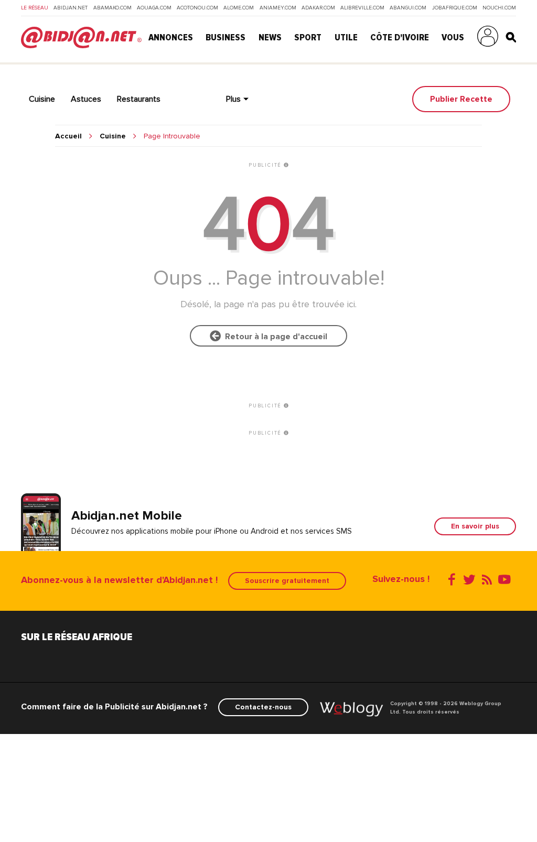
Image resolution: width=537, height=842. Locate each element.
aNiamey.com (278, 7)
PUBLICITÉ (266, 165)
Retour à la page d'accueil (274, 336)
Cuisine (113, 136)
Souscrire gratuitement (287, 580)
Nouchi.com (499, 7)
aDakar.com (318, 7)
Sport (307, 37)
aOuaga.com (154, 7)
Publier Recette (461, 99)
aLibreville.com (362, 7)
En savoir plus (475, 526)
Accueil (68, 136)
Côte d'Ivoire (399, 37)
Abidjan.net (70, 7)
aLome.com (238, 7)
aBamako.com (112, 7)
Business (225, 37)
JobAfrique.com (454, 7)
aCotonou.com (197, 7)
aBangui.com (408, 7)
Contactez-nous (263, 707)
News (270, 37)
